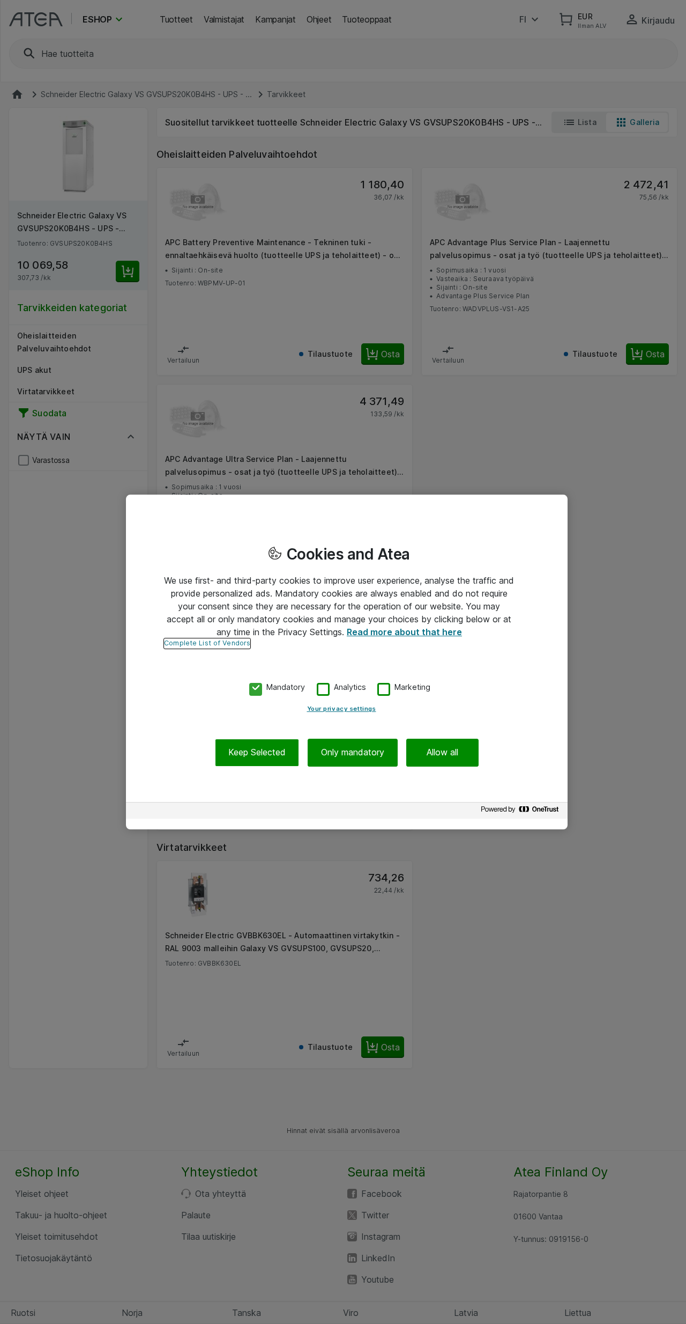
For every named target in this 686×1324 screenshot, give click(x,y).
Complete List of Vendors (207, 643)
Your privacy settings (341, 709)
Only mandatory (352, 752)
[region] (347, 662)
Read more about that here (404, 632)
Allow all (442, 752)
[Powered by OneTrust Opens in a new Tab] (521, 812)
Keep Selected (257, 752)
